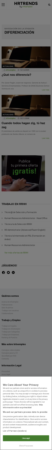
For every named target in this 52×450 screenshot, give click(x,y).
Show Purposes (26, 446)
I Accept (26, 438)
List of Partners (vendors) (15, 431)
